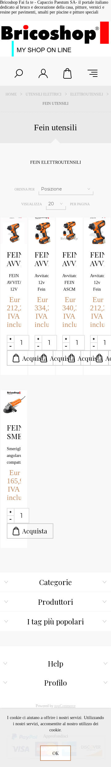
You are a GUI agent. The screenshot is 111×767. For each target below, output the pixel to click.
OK (55, 753)
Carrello (68, 73)
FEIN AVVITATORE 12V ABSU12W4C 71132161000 (14, 259)
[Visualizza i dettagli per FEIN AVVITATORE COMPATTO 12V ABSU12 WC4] (97, 231)
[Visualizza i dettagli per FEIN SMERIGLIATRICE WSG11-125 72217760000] (14, 403)
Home (11, 94)
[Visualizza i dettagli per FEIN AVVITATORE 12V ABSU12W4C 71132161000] (14, 231)
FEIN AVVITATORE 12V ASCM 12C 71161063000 (42, 259)
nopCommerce (65, 706)
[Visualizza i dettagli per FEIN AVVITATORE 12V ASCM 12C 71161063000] (41, 231)
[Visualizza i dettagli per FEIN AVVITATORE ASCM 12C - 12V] (69, 231)
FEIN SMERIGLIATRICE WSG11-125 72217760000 (14, 432)
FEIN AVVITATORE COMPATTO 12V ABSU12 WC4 (97, 259)
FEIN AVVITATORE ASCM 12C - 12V (69, 259)
